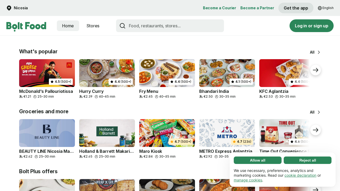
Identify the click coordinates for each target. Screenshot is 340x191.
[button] (17, 8)
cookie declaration (300, 175)
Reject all (307, 160)
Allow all (257, 160)
